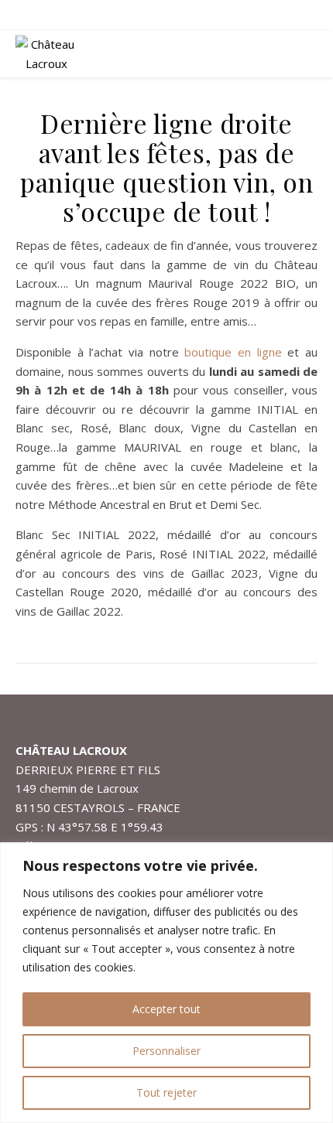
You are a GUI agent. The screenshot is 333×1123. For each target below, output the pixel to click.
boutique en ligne (232, 352)
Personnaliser (166, 1050)
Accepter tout (166, 1009)
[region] (166, 982)
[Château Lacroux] (46, 54)
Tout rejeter (166, 1092)
